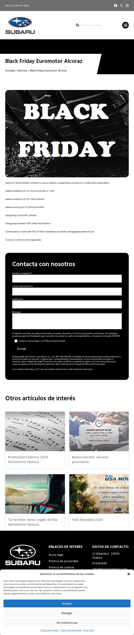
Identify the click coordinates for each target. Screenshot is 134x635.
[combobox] (97, 25)
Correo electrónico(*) (22, 286)
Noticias (22, 70)
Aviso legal (88, 630)
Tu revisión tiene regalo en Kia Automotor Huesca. (32, 522)
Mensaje (16, 312)
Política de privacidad (71, 630)
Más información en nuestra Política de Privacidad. (80, 364)
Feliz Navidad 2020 (87, 519)
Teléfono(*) (17, 299)
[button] (129, 574)
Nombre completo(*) (22, 273)
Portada (10, 70)
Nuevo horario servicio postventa (90, 459)
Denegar (67, 613)
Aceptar (67, 603)
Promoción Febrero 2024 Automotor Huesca (28, 459)
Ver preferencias (67, 622)
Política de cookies (49, 630)
